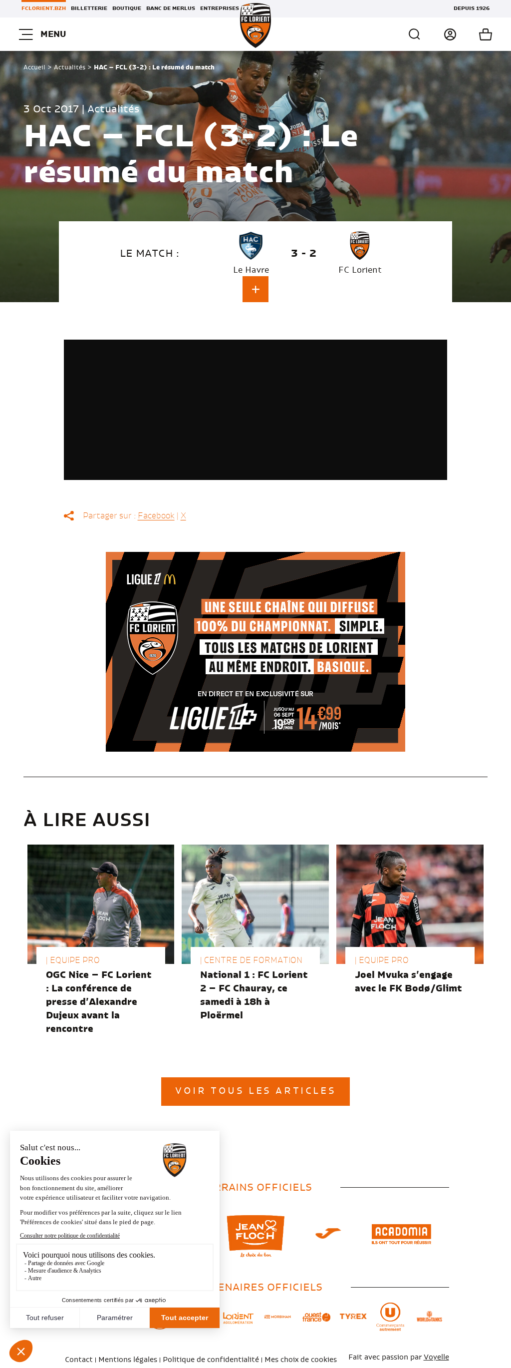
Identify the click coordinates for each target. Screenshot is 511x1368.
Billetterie (89, 8)
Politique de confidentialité (211, 1360)
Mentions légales (127, 1360)
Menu (53, 34)
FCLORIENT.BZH (43, 8)
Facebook (156, 516)
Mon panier (474, 34)
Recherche (414, 34)
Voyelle (436, 1357)
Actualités (69, 67)
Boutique (126, 8)
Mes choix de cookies (300, 1360)
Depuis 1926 (472, 8)
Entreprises (219, 8)
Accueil (34, 67)
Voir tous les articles (255, 1091)
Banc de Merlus (170, 8)
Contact (79, 1360)
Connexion (439, 34)
